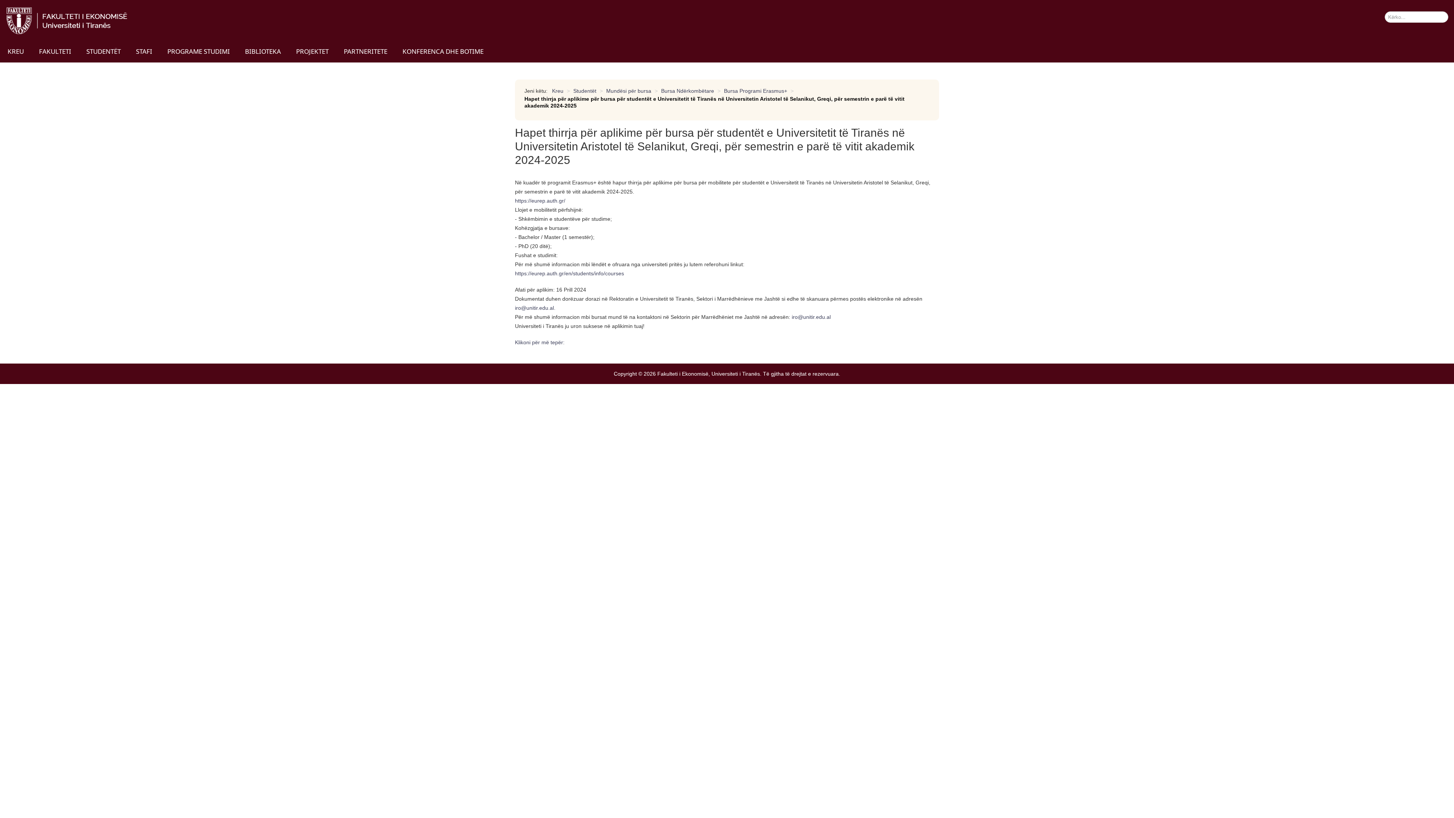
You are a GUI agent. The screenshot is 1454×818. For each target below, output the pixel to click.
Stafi (144, 51)
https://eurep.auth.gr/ (540, 201)
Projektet (312, 51)
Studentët (103, 51)
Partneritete (365, 51)
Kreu (16, 51)
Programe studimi (198, 51)
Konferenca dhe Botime (443, 51)
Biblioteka (263, 51)
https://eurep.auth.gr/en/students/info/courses (569, 273)
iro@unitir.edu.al (534, 308)
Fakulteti (55, 51)
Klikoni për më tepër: (540, 342)
